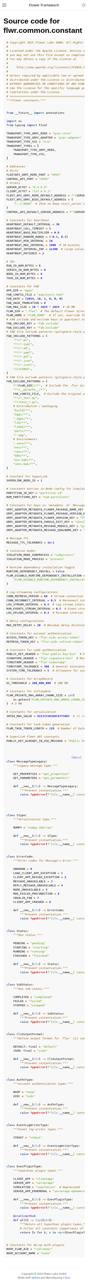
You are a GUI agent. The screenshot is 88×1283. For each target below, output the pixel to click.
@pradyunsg (54, 1277)
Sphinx (35, 1277)
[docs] (76, 757)
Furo (67, 1277)
